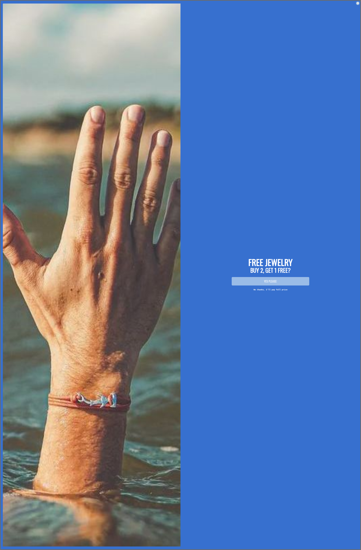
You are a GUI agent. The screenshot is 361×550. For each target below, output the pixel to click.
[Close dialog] (357, 3)
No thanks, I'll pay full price (270, 290)
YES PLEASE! (270, 281)
